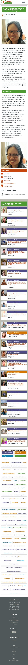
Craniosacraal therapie (7, 480)
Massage (24, 520)
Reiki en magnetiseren (21, 549)
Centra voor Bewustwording (19, 469)
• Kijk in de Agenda (14, 604)
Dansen (15, 480)
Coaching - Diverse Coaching (7, 477)
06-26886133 (7, 180)
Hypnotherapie (23, 498)
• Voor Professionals (14, 608)
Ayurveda (24, 462)
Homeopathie (12, 498)
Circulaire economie (21, 473)
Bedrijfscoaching (6, 466)
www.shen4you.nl (8, 186)
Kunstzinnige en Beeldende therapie (9, 509)
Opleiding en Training (20, 535)
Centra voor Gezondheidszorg (9, 473)
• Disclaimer (14, 624)
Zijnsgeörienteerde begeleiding (19, 589)
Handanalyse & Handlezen (7, 495)
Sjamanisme (24, 556)
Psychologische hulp (21, 545)
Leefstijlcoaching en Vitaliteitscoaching (9, 513)
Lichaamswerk (22, 516)
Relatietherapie (21, 553)
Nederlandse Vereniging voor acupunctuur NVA (13, 195)
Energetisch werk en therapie (7, 484)
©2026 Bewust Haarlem (14, 647)
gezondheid (18, 452)
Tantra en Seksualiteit (18, 574)
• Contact (14, 617)
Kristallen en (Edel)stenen (14, 506)
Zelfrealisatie (5, 589)
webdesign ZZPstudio (14, 660)
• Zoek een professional (14, 602)
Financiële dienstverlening (7, 491)
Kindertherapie (15, 502)
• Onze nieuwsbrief (14, 609)
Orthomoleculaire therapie (7, 538)
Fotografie (16, 491)
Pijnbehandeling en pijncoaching (19, 542)
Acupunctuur (6, 458)
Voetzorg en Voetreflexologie (20, 582)
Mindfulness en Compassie (12, 524)
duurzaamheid (18, 456)
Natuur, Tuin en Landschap (7, 527)
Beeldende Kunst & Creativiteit (19, 466)
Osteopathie (16, 538)
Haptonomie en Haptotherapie (20, 495)
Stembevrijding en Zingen (14, 564)
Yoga (25, 585)
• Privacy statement (14, 619)
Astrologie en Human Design (16, 462)
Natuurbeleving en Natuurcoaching (19, 527)
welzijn (4, 456)
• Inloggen (14, 640)
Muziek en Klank (23, 524)
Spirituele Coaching (7, 560)
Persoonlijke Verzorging (6, 542)
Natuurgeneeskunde (7, 531)
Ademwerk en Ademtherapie (18, 458)
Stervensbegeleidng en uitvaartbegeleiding (14, 567)
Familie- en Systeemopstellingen (10, 487)
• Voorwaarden (14, 622)
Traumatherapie (7, 578)
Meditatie (4, 524)
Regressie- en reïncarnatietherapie (8, 549)
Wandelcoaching (13, 585)
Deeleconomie (23, 480)
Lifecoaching (4, 520)
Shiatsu (19, 556)
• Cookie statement (14, 620)
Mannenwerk (19, 520)
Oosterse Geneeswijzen (20, 531)
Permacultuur (23, 538)
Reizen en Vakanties (8, 553)
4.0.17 (14, 656)
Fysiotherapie (23, 491)
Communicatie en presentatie (20, 477)
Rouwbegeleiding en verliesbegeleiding (9, 556)
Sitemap (14, 651)
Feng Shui (23, 487)
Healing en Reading (5, 498)
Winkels (19, 585)
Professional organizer (7, 545)
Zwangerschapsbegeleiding (14, 593)
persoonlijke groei (7, 452)
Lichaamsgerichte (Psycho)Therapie (10, 516)
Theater (24, 574)
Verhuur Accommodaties (19, 578)
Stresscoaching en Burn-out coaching (14, 571)
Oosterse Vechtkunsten (7, 535)
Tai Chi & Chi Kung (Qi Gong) (7, 574)
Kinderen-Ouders (6, 502)
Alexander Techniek (5, 462)
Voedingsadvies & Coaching (7, 582)
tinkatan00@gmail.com (9, 183)
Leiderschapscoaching (22, 513)
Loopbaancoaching (11, 520)
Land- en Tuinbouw (22, 509)
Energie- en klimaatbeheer (21, 484)
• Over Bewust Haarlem (14, 606)
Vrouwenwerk (4, 585)
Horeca (18, 498)
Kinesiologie (23, 502)
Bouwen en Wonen (6, 469)
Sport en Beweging (20, 560)
